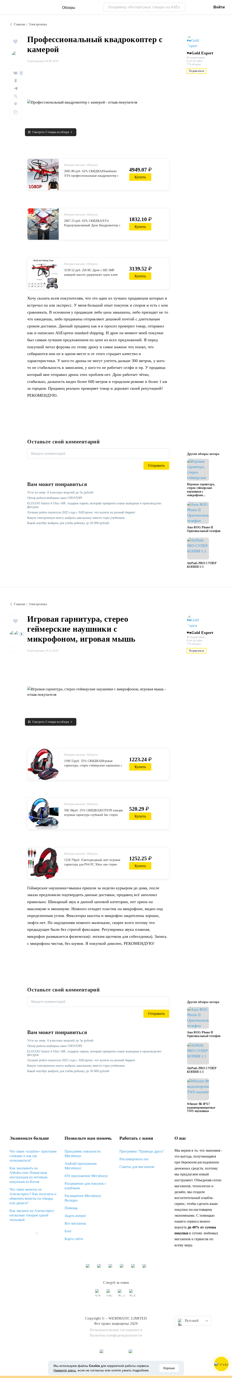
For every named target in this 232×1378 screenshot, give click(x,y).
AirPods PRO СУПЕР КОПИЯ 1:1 (202, 564)
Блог (68, 1231)
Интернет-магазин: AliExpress (81, 165)
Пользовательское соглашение (115, 1330)
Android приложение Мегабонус (81, 1166)
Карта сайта (74, 1239)
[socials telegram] (133, 1295)
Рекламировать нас (134, 1159)
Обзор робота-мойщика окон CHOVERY (54, 498)
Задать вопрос (75, 1216)
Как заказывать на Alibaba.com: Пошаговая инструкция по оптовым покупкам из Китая (28, 1175)
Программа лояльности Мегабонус (83, 1153)
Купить (140, 177)
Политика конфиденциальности (116, 1335)
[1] (15, 73)
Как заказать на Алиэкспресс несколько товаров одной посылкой (32, 1215)
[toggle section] (36, 1233)
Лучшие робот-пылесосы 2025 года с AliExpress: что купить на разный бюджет (81, 512)
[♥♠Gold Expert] (195, 41)
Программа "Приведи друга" (141, 1151)
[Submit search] (180, 7)
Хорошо (169, 1368)
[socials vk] (99, 1295)
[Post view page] (198, 470)
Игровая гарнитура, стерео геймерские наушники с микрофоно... (201, 490)
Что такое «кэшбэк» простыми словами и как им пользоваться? (33, 1155)
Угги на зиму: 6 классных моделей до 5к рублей (60, 492)
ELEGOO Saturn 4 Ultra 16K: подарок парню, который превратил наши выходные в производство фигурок (94, 505)
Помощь (71, 1208)
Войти (219, 7)
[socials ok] (110, 1295)
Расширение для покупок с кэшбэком (85, 1186)
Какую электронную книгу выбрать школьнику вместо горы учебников (76, 518)
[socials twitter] (121, 1295)
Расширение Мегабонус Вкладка (83, 1198)
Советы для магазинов (136, 1167)
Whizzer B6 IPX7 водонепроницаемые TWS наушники (201, 1107)
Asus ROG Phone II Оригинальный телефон (203, 529)
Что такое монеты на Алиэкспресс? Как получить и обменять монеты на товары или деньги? (33, 1196)
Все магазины (75, 1223)
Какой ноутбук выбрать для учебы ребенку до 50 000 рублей (68, 523)
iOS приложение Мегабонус (86, 1176)
